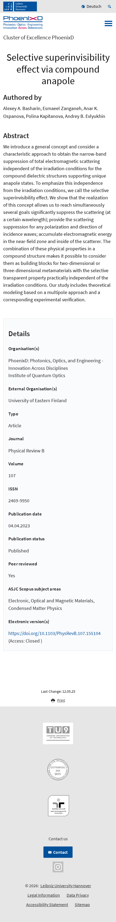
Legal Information (44, 895)
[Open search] (110, 6)
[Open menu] (108, 25)
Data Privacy (78, 895)
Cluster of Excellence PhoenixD (38, 37)
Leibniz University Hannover (65, 885)
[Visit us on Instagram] (58, 866)
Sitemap (82, 904)
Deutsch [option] (94, 6)
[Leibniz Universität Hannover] (20, 6)
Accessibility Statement (47, 904)
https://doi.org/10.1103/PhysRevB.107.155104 (54, 633)
